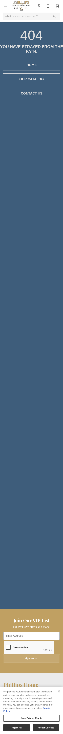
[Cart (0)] (58, 6)
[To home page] (21, 6)
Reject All (17, 727)
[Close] (59, 691)
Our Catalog (31, 79)
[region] (31, 710)
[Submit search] (54, 16)
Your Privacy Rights (31, 718)
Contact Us (31, 93)
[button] (5, 6)
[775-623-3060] (48, 6)
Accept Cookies (46, 727)
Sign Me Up (31, 658)
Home (32, 65)
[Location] (39, 6)
